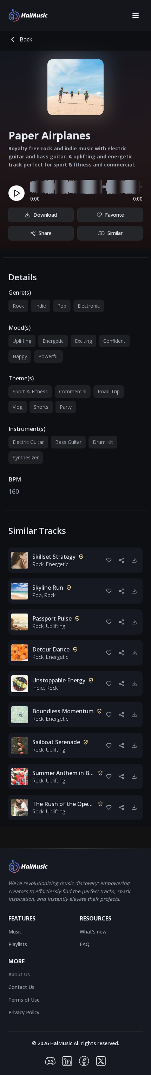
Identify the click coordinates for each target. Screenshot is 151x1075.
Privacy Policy (23, 1012)
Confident (114, 340)
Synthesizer (26, 457)
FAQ (85, 944)
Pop (61, 305)
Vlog (17, 407)
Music (15, 931)
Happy (20, 356)
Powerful (48, 356)
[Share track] (121, 560)
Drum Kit (103, 442)
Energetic (53, 340)
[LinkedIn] (67, 1061)
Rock (18, 305)
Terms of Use (24, 999)
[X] (100, 1061)
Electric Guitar (28, 442)
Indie (40, 305)
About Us (19, 974)
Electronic (89, 305)
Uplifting (22, 340)
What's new (93, 931)
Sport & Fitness (30, 391)
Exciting (83, 340)
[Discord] (50, 1061)
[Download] (134, 560)
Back (26, 39)
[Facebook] (84, 1061)
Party (66, 407)
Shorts (41, 407)
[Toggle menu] (136, 15)
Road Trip (109, 391)
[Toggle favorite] (108, 560)
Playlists (17, 944)
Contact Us (21, 987)
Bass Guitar (68, 442)
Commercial (72, 391)
